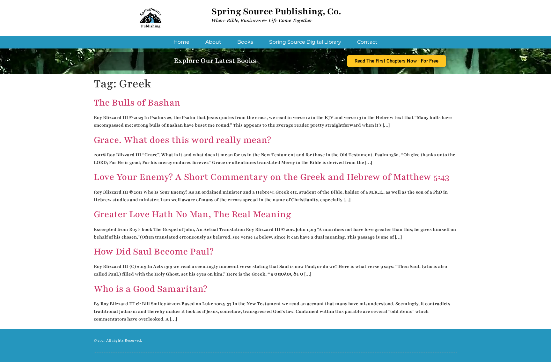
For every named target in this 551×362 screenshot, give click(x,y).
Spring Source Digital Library (305, 42)
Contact (367, 42)
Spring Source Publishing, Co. (276, 11)
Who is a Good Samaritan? (150, 289)
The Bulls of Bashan (137, 103)
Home (181, 42)
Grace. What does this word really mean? (182, 140)
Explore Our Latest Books (215, 60)
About (213, 42)
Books (245, 42)
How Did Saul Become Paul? (154, 252)
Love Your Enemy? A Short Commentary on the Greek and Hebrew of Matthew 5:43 (271, 177)
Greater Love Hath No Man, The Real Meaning (192, 214)
